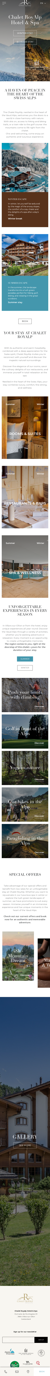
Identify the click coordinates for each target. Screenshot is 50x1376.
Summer (10, 404)
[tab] (25, 659)
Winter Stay (25, 33)
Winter (40, 404)
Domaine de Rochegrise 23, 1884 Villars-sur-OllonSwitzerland (26, 1316)
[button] (43, 3)
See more (25, 1145)
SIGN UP (41, 1340)
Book (25, 321)
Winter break (15, 218)
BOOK (41, 1372)
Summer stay (25, 41)
